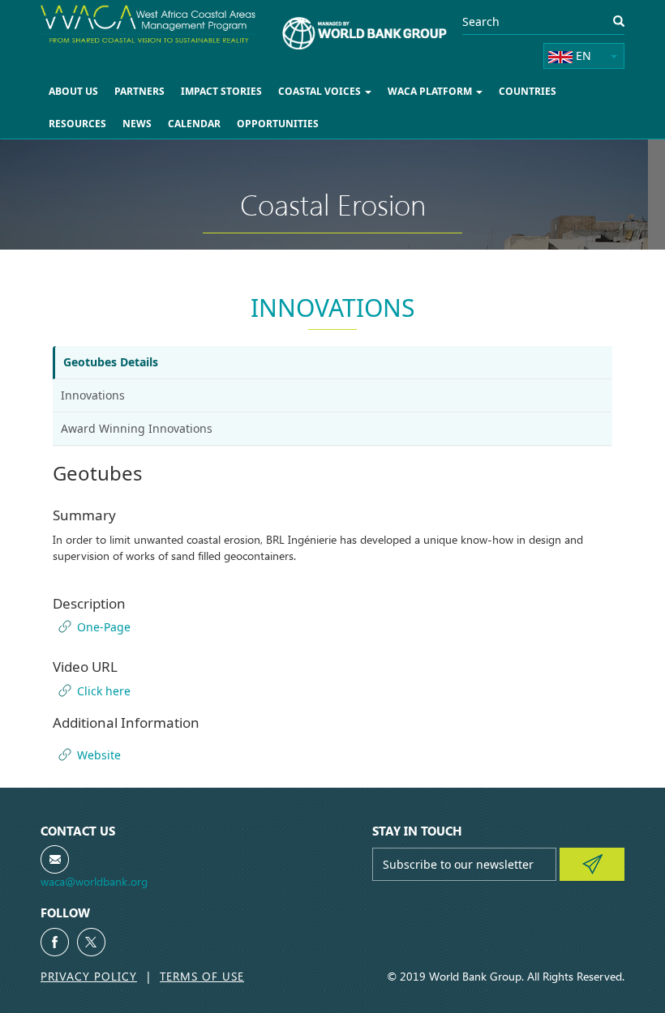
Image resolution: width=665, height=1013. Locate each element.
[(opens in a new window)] (55, 942)
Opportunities (278, 123)
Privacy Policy (89, 976)
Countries (527, 91)
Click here (104, 691)
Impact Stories (221, 91)
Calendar (194, 123)
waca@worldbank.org (94, 881)
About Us (73, 91)
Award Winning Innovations (136, 428)
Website (99, 755)
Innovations (93, 395)
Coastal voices (320, 91)
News (137, 123)
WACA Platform (431, 91)
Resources (77, 123)
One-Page (104, 627)
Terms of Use (202, 976)
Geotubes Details (110, 362)
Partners (139, 91)
